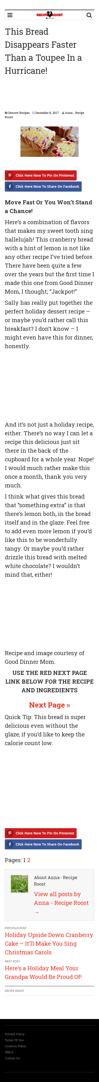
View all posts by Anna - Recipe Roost (61, 902)
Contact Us (12, 1058)
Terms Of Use (14, 1040)
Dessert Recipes (19, 113)
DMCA (9, 1052)
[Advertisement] (49, 94)
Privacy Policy (15, 1034)
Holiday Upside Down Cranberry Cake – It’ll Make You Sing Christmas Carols (49, 943)
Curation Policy (15, 1046)
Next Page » (49, 704)
